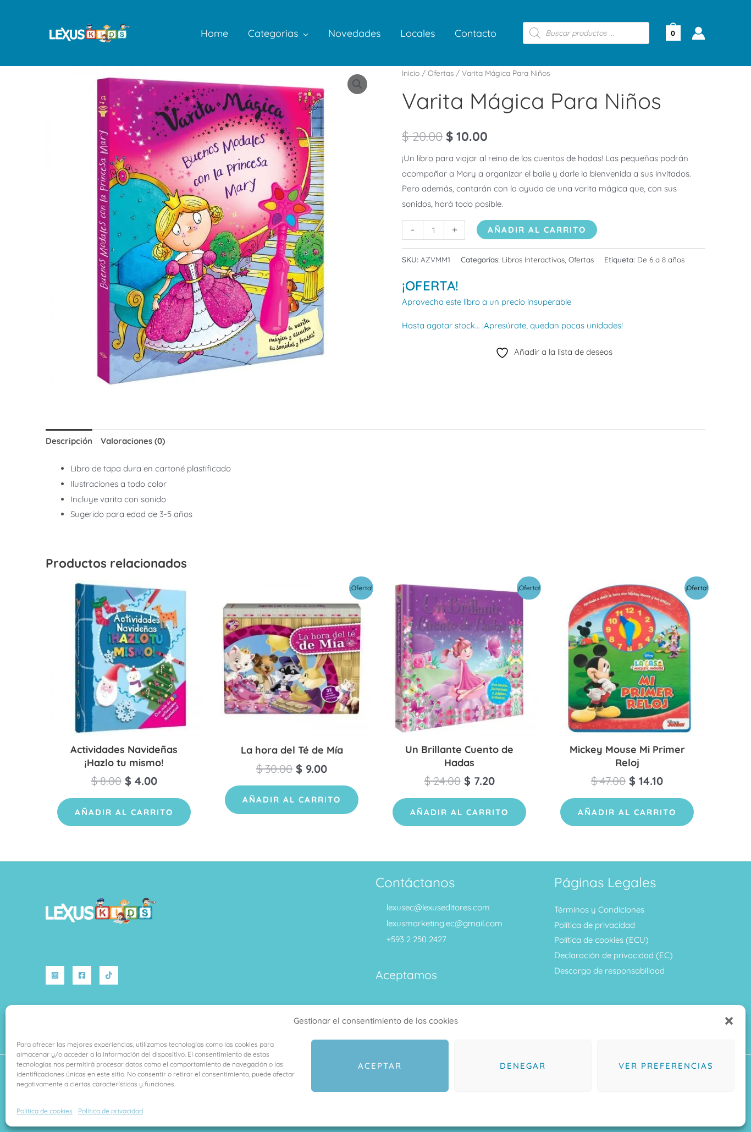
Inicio (410, 73)
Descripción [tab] (69, 441)
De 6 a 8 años (660, 259)
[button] (729, 1020)
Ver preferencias (666, 1065)
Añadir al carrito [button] (124, 812)
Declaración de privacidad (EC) (613, 955)
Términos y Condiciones (599, 909)
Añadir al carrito (537, 229)
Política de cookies (44, 1111)
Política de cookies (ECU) (601, 940)
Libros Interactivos (533, 259)
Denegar (523, 1065)
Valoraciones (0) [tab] (133, 441)
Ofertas (441, 73)
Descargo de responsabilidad (609, 970)
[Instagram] (55, 975)
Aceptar (380, 1065)
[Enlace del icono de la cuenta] (698, 33)
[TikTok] (109, 975)
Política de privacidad (110, 1111)
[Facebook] (82, 975)
